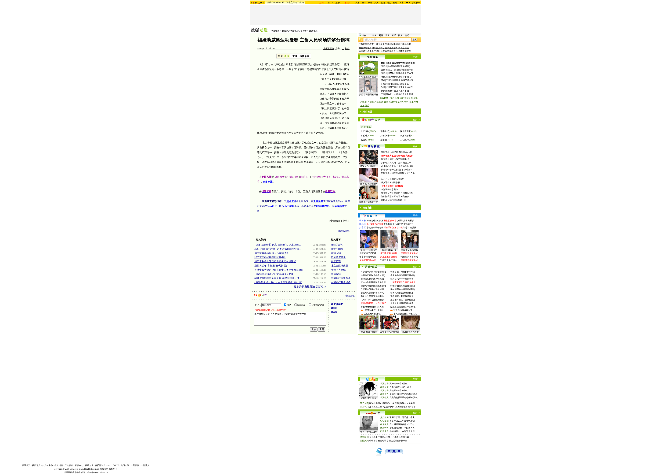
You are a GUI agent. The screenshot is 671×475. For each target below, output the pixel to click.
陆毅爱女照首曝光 (409, 256)
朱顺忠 (384, 84)
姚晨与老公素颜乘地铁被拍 (373, 286)
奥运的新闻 (337, 244)
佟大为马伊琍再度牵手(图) (402, 275)
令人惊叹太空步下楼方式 (405, 314)
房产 (364, 2)
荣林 (383, 80)
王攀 (383, 94)
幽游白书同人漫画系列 (379, 403)
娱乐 (338, 2)
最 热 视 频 (374, 146)
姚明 (367, 105)
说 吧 (377, 119)
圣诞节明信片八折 (367, 260)
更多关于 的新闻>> (310, 286)
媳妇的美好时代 (402, 159)
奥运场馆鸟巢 (338, 257)
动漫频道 (275, 31)
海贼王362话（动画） (399, 390)
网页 (381, 35)
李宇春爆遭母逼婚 (367, 256)
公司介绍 (125, 465)
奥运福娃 (336, 274)
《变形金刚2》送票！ (374, 310)
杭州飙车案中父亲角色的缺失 (399, 87)
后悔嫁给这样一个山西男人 (402, 428)
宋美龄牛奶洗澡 (366, 51)
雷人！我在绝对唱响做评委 (400, 70)
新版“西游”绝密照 (369, 332)
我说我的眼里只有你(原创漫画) (403, 397)
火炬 (362, 102)
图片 (400, 35)
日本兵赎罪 (405, 44)
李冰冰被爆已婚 (389, 250)
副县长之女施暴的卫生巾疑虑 (399, 94)
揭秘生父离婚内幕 (409, 250)
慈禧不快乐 (392, 51)
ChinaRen (276, 2)
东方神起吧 (405, 135)
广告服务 (69, 465)
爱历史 (384, 66)
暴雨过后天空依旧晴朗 (397, 440)
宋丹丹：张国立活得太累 (392, 179)
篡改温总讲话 (378, 47)
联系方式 (89, 465)
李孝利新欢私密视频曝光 (401, 296)
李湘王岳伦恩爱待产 (390, 189)
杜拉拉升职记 (390, 220)
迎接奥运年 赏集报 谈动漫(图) (270, 265)
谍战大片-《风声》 (368, 166)
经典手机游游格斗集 (393, 227)
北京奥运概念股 (339, 265)
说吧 (407, 35)
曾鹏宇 (384, 70)
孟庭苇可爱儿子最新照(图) (402, 300)
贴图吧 (364, 140)
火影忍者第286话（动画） (401, 387)
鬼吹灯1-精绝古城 (375, 224)
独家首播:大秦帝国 (389, 152)
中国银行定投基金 (341, 278)
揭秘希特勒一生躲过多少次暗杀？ (397, 169)
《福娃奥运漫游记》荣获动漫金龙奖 (274, 274)
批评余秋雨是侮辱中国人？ (400, 77)
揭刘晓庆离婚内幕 (388, 253)
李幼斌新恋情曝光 (409, 253)
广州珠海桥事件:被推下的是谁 (399, 80)
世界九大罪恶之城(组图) (401, 293)
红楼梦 (411, 220)
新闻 (374, 35)
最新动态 (313, 31)
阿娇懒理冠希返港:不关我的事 (395, 196)
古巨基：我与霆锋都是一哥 (393, 200)
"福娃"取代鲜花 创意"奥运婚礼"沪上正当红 (277, 244)
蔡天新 (384, 91)
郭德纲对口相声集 (375, 220)
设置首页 (26, 465)
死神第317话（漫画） (399, 383)
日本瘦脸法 (403, 47)
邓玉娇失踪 (381, 44)
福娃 (402, 98)
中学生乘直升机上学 (368, 77)
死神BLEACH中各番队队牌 (381, 407)
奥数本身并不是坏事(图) (399, 91)
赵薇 (372, 102)
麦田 (392, 159)
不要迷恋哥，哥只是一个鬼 (402, 417)
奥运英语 (336, 261)
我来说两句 (328, 48)
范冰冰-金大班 (405, 152)
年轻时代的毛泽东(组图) (399, 66)
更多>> (416, 57)
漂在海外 (364, 437)
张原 (383, 87)
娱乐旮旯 (384, 424)
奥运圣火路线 (338, 270)
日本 (367, 102)
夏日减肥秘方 (391, 47)
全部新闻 (135, 465)
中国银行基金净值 (341, 282)
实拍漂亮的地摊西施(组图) (402, 289)
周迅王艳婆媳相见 (388, 256)
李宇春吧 (384, 131)
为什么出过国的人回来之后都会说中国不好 (389, 437)
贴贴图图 (384, 421)
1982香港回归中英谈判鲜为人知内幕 (398, 173)
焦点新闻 (384, 417)
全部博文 (145, 465)
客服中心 (79, 465)
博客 (401, 2)
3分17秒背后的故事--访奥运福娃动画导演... (277, 249)
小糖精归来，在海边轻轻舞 (402, 431)
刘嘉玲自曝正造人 (388, 260)
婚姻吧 (383, 140)
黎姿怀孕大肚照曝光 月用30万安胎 (397, 193)
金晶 (386, 102)
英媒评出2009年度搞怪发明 (402, 421)
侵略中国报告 (404, 51)
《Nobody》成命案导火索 (372, 300)
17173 (285, 2)
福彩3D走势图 (409, 227)
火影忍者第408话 (369, 398)
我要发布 (350, 296)
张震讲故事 (402, 220)
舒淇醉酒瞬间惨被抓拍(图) (402, 286)
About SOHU (113, 465)
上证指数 (365, 131)
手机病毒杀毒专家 (375, 227)
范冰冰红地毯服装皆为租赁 (373, 282)
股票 (381, 102)
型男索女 (384, 431)
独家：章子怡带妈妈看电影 (403, 272)
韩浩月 (384, 77)
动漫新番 (384, 383)
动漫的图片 (337, 249)
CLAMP (398, 407)
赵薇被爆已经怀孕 (367, 253)
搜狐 (269, 2)
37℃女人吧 (405, 140)
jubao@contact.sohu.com (97, 472)
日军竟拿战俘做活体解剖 (372, 289)
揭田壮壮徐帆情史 (368, 250)
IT (352, 2)
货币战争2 (408, 224)
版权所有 (113, 469)
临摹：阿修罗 (409, 407)
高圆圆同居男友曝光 (368, 94)
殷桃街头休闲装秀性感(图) (373, 279)
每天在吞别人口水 (368, 432)
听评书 (362, 220)
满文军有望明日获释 (390, 182)
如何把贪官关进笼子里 (398, 84)
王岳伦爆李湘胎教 (372, 314)
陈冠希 (392, 102)
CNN (404, 102)
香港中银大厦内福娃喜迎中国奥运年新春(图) (278, 270)
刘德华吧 (384, 135)
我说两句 (416, 2)
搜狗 (302, 2)
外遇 (376, 102)
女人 (376, 2)
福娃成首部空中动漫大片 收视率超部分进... (277, 278)
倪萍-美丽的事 (404, 162)
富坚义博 (364, 403)
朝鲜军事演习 (393, 44)
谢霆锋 (398, 102)
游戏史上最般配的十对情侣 (403, 307)
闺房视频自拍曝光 (368, 184)
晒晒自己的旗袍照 (377, 440)
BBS (408, 2)
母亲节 (407, 98)
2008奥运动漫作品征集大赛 (294, 31)
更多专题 (268, 181)
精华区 (334, 308)
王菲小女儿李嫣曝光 (389, 332)
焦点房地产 (293, 2)
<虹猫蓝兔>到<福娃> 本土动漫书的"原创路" (278, 282)
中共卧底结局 (380, 51)
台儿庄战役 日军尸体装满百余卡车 (397, 166)
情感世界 (384, 428)
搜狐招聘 (59, 465)
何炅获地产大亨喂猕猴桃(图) (374, 272)
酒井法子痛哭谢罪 (410, 332)
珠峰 (397, 98)
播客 (389, 2)
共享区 (362, 227)
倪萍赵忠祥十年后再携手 (401, 279)
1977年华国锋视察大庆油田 (400, 73)
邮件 (395, 2)
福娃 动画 (336, 253)
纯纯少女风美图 (407, 403)
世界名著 (388, 224)
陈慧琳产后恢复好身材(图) (373, 275)
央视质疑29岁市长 (367, 44)
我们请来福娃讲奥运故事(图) (270, 257)
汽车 (357, 2)
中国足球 (411, 102)
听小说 (362, 224)
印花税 (414, 98)
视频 (383, 2)
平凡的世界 (397, 224)
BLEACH (364, 407)
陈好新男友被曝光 (409, 260)
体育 (328, 2)
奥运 (392, 98)
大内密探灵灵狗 (388, 162)
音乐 (394, 35)
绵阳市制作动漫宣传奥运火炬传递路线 (275, 261)
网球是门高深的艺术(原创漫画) (403, 394)
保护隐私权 (100, 465)
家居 (370, 2)
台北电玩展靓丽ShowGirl (372, 307)
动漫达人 (384, 394)
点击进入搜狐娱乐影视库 (401, 303)
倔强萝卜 (385, 159)
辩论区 (334, 312)
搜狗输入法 (37, 465)
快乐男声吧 (405, 131)
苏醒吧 (364, 135)
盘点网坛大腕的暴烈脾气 (372, 293)
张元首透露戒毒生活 (403, 310)
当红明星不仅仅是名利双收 (402, 424)
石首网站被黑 (365, 47)
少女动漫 (395, 403)
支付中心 (48, 465)
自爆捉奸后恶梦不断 (368, 202)
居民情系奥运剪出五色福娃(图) (271, 253)
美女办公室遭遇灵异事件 (372, 296)
